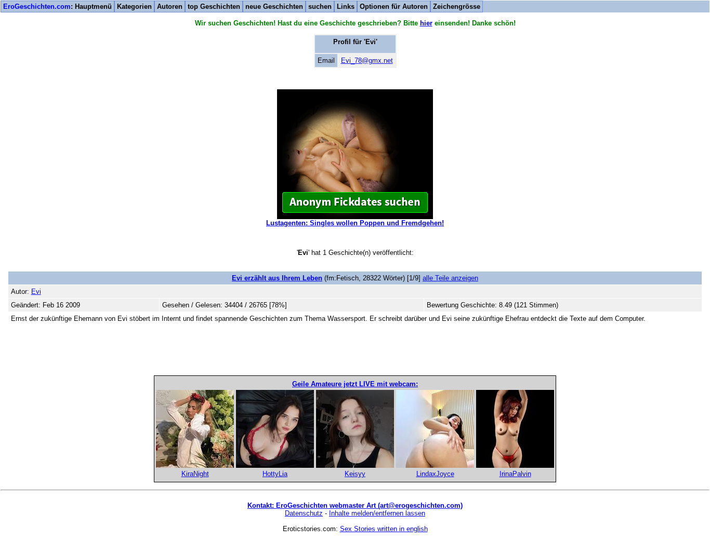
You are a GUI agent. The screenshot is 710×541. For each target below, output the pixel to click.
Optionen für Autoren (394, 6)
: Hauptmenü (57, 6)
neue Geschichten (274, 6)
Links (345, 6)
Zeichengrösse (456, 6)
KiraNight (195, 474)
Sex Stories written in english (384, 529)
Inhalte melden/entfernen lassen (377, 513)
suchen (320, 6)
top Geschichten (214, 6)
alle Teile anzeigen (450, 278)
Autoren (169, 6)
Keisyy (355, 474)
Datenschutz (304, 513)
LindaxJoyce (435, 474)
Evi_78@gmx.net (367, 60)
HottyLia (274, 474)
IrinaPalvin (515, 474)
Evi (36, 291)
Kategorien (134, 6)
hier (426, 23)
